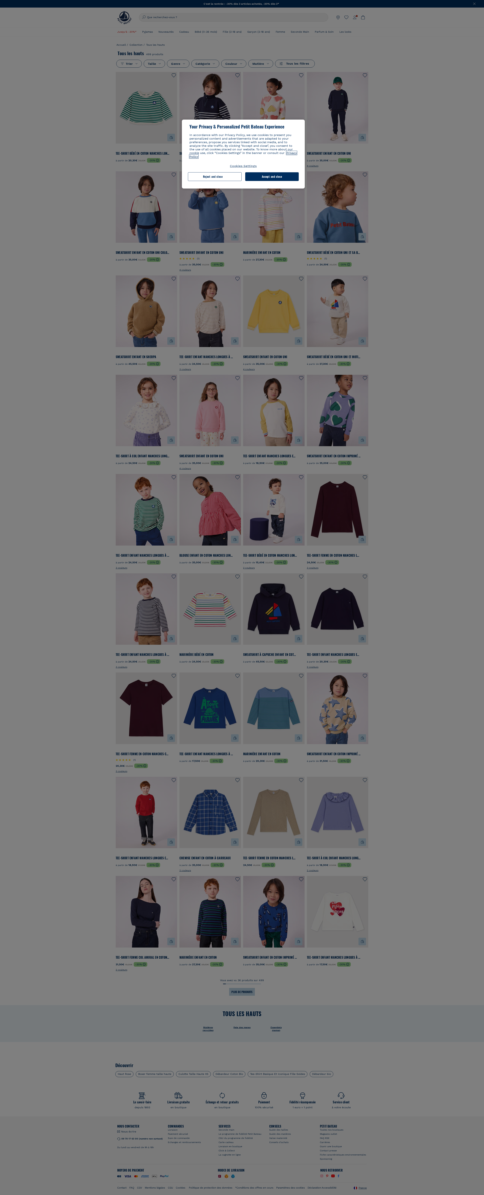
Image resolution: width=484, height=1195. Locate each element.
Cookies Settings (243, 166)
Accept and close (272, 177)
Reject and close (213, 177)
